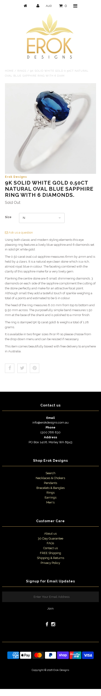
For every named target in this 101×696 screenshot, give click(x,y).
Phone (50, 427)
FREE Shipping (50, 553)
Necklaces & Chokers (50, 478)
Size (8, 217)
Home (9, 70)
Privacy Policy (50, 563)
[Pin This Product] (34, 368)
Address (50, 437)
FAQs (50, 543)
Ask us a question (20, 232)
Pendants (50, 483)
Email (50, 418)
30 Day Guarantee (50, 538)
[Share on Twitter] (22, 368)
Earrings (50, 497)
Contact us (50, 548)
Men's (50, 502)
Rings (21, 70)
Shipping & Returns (50, 558)
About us (50, 533)
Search (50, 473)
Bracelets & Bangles (50, 488)
